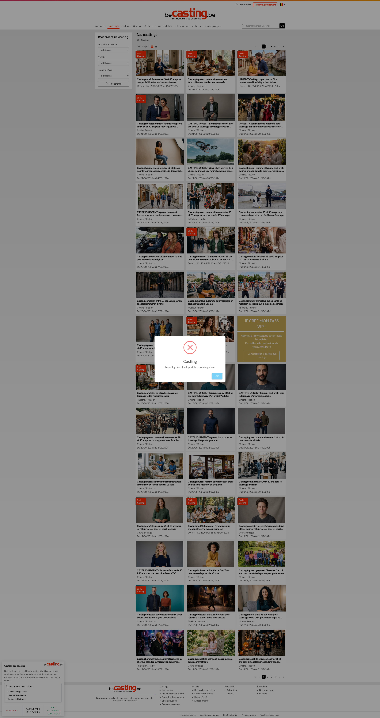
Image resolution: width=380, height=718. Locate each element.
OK (217, 376)
